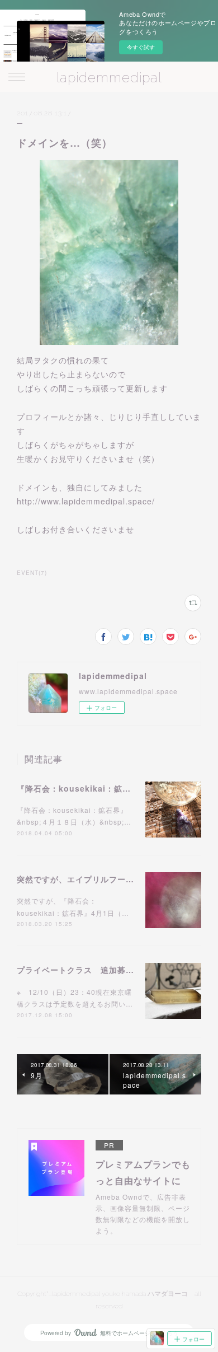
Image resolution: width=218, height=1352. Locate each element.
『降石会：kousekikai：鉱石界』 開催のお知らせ (113, 788)
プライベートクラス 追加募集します (88, 969)
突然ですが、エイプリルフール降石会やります (105, 879)
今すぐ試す (141, 47)
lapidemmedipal (109, 77)
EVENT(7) (32, 573)
